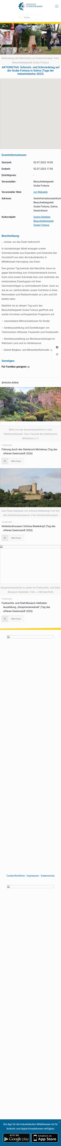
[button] (31, 112)
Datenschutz (48, 875)
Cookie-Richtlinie (15, 875)
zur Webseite (40, 192)
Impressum (33, 875)
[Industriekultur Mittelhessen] (30, 6)
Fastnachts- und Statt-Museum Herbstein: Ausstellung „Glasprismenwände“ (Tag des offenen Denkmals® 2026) (26, 607)
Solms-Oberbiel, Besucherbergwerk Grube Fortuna (43, 221)
